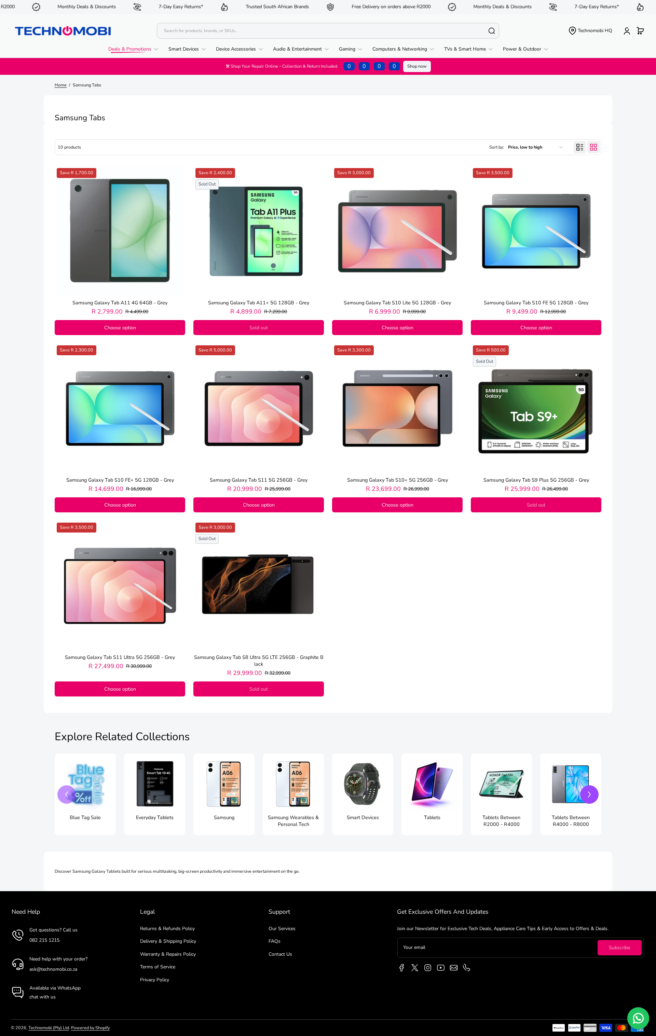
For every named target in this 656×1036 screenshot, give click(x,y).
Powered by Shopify (90, 1028)
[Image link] (85, 794)
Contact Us (280, 954)
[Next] (589, 794)
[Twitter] (415, 968)
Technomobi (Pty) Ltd (48, 1028)
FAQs (275, 941)
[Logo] (63, 31)
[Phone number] (467, 968)
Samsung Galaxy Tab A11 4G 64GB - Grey (119, 302)
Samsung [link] (224, 817)
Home (61, 85)
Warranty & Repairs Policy (168, 954)
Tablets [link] (432, 817)
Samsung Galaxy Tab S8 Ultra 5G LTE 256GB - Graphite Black (259, 660)
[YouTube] (441, 968)
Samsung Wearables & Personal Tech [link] (293, 821)
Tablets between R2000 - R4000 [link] (501, 821)
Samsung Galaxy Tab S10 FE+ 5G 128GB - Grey (120, 479)
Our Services (282, 928)
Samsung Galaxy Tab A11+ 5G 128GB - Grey (258, 302)
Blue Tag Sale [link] (85, 817)
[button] (590, 31)
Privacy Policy (154, 980)
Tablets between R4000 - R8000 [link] (571, 821)
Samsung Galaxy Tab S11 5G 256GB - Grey (259, 479)
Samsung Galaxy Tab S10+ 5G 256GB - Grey (397, 479)
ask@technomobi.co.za (53, 969)
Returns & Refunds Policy (167, 928)
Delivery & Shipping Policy (168, 941)
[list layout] (580, 147)
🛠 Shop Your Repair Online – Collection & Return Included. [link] (311, 66)
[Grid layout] (593, 147)
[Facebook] (402, 968)
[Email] (454, 968)
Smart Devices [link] (363, 817)
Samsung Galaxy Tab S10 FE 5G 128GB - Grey (536, 302)
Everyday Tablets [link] (155, 817)
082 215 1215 (44, 940)
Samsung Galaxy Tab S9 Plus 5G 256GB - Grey (536, 479)
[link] (135, 49)
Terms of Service (157, 967)
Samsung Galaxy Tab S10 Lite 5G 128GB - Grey (397, 302)
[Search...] (491, 30)
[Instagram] (428, 968)
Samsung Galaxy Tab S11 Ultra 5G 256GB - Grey (120, 657)
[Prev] (66, 794)
